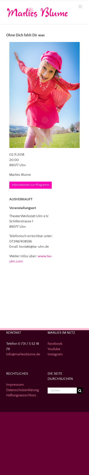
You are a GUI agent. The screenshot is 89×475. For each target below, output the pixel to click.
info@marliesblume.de (23, 354)
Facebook (55, 344)
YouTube (54, 349)
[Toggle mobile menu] (80, 6)
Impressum (15, 384)
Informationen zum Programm (30, 185)
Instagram (55, 354)
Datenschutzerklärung (22, 390)
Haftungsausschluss (21, 395)
